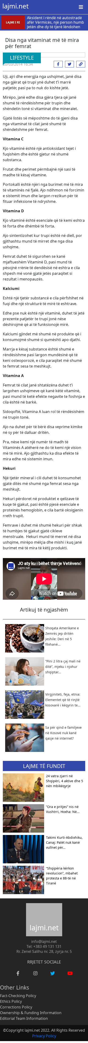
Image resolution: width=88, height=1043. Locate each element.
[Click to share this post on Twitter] (68, 64)
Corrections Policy (16, 1007)
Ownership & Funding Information (30, 1012)
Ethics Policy (11, 1001)
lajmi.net (15, 5)
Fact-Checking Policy (18, 995)
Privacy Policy (44, 1036)
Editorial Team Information (24, 1018)
